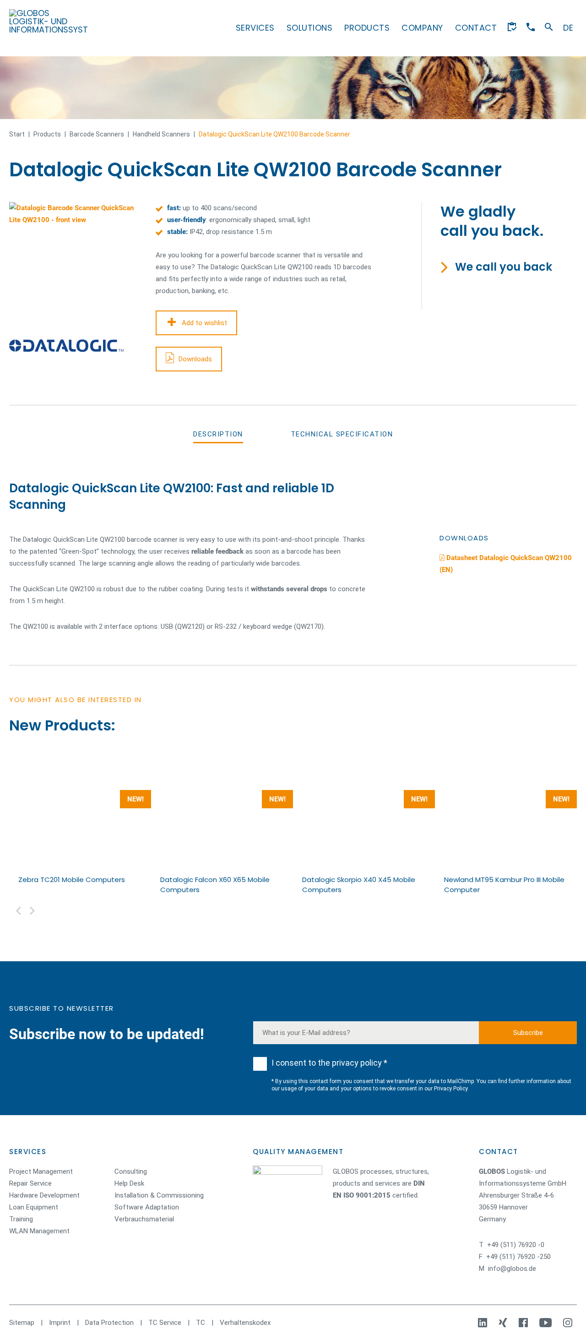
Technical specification (342, 434)
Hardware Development (44, 1195)
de (568, 27)
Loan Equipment (33, 1207)
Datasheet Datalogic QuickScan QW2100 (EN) (506, 564)
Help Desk (129, 1183)
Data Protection (109, 1322)
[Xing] (504, 1322)
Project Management (41, 1171)
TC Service (164, 1322)
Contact (476, 27)
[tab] (218, 434)
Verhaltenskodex (245, 1322)
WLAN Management (39, 1231)
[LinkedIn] (483, 1322)
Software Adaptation (146, 1207)
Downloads (195, 359)
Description (218, 434)
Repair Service (30, 1183)
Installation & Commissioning (159, 1195)
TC (200, 1322)
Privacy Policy (451, 1088)
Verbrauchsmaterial (144, 1219)
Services (255, 27)
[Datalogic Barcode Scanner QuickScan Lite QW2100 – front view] (73, 266)
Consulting (130, 1171)
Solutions (310, 27)
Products (367, 27)
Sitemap (21, 1322)
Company (422, 27)
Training (21, 1219)
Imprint (60, 1322)
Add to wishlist (204, 323)
